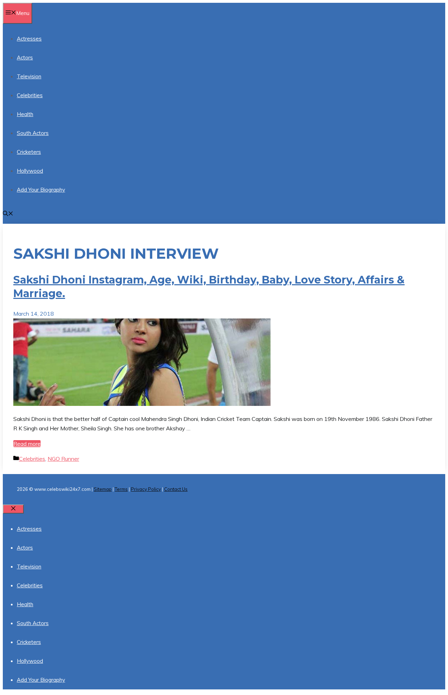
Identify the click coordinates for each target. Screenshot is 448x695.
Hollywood (30, 170)
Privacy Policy (146, 489)
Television (29, 76)
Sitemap (103, 489)
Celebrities (30, 95)
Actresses (29, 38)
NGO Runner (63, 458)
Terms (121, 489)
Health (25, 114)
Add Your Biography (41, 189)
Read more (27, 443)
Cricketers (29, 152)
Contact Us (176, 489)
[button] (8, 214)
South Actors (33, 133)
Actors (25, 57)
